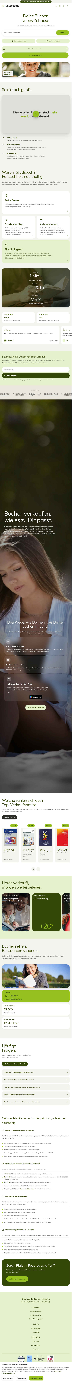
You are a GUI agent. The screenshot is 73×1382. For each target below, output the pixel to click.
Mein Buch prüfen (9, 817)
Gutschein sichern (10, 376)
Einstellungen (21, 1378)
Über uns (36, 1342)
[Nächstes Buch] (38, 869)
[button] (35, 49)
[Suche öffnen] (55, 6)
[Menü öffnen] (67, 6)
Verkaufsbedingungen (36, 1319)
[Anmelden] (63, 6)
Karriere (35, 1349)
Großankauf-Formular (27, 1189)
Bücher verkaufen (36, 1311)
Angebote (36, 1332)
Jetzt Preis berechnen (17, 1279)
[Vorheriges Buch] (33, 869)
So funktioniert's (36, 1315)
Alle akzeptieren (36, 1378)
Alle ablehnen (7, 1378)
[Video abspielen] (36, 114)
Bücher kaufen (35, 1328)
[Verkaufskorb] (59, 6)
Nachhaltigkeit (35, 1345)
